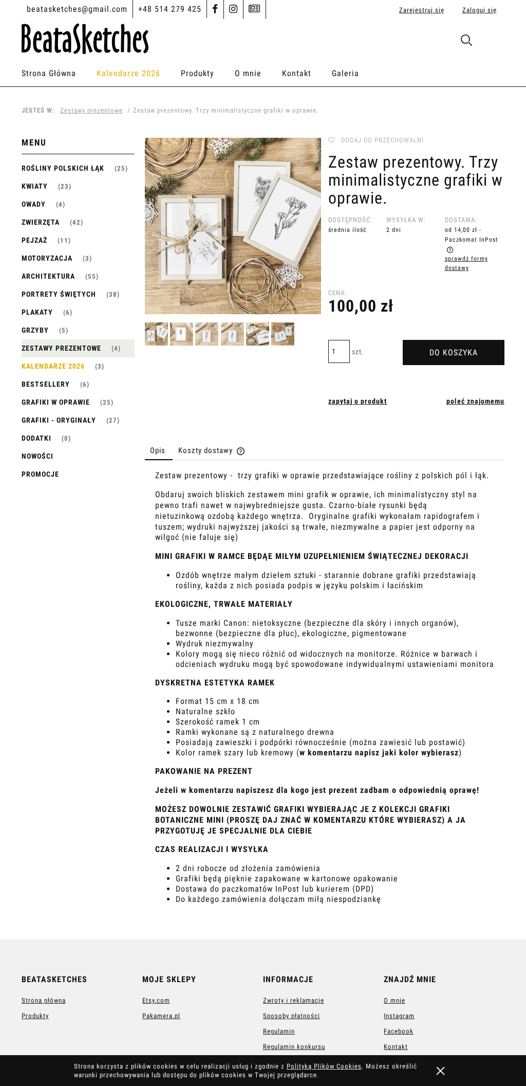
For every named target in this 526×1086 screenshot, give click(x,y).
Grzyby (35, 330)
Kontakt (396, 1047)
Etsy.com (156, 1000)
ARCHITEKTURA (48, 276)
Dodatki (36, 438)
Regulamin (279, 1031)
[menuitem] (59, 73)
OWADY (34, 204)
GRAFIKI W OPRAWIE (56, 402)
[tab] (159, 451)
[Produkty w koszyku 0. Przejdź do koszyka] (493, 42)
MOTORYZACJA (47, 258)
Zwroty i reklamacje (293, 1000)
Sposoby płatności (291, 1016)
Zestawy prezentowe (61, 348)
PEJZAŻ (34, 240)
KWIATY (35, 186)
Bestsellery (46, 384)
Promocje (40, 474)
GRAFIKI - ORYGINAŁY (59, 420)
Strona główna (44, 1000)
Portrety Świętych (59, 294)
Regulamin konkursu (294, 1047)
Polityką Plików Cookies (324, 1066)
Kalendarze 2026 (53, 366)
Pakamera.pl (161, 1016)
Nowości (37, 456)
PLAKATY (37, 312)
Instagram (399, 1016)
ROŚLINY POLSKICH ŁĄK (63, 168)
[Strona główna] (85, 37)
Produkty (35, 1016)
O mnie (394, 1000)
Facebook (399, 1031)
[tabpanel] (324, 696)
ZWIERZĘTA (41, 222)
